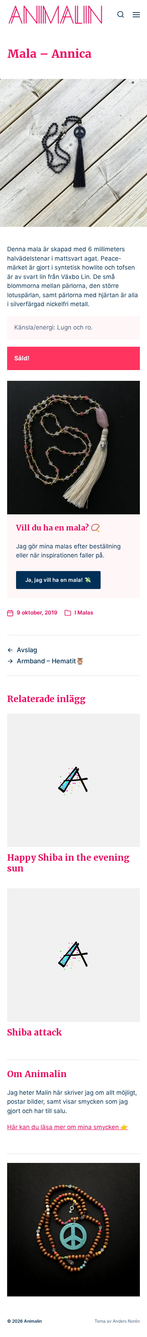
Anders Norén (126, 1321)
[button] (120, 14)
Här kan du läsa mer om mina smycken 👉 (67, 1127)
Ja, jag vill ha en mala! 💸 (58, 579)
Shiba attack (34, 1032)
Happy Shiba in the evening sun (68, 863)
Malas (85, 612)
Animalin (33, 1321)
